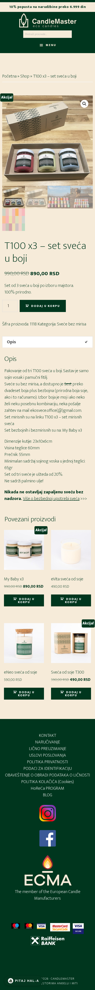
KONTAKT (47, 735)
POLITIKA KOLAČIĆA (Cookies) (47, 782)
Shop (24, 76)
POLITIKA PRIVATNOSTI (47, 762)
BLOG (47, 795)
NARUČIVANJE (47, 742)
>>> (83, 498)
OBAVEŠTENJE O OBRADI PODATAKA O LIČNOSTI (47, 775)
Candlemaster (47, 20)
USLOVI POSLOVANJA (47, 755)
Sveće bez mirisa (71, 324)
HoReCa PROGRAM (47, 788)
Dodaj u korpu (45, 305)
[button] (84, 104)
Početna (9, 76)
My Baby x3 (72, 430)
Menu (51, 45)
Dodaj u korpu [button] (26, 600)
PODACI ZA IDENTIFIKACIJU (47, 768)
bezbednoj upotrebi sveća (57, 498)
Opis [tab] (11, 342)
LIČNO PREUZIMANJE (47, 748)
